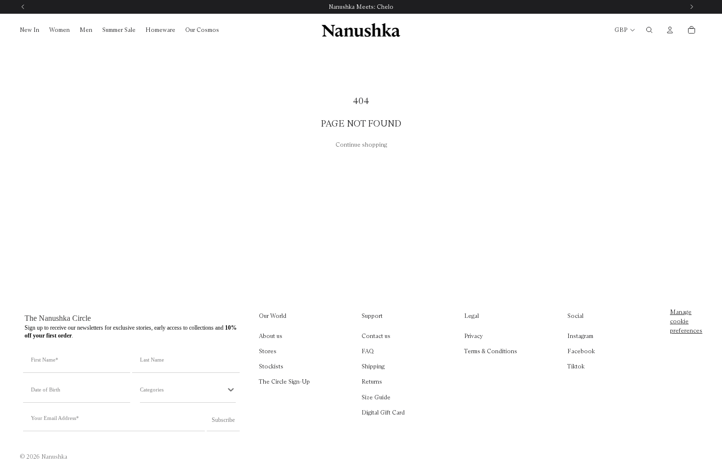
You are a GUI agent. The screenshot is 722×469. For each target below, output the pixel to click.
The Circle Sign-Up (284, 381)
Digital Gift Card (383, 412)
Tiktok (575, 366)
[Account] (670, 30)
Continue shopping (361, 144)
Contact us (375, 335)
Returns (371, 381)
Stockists (271, 366)
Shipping (373, 366)
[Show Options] (231, 389)
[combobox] (182, 389)
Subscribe (223, 420)
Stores (268, 351)
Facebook (581, 351)
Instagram (580, 335)
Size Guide (375, 396)
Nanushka (54, 456)
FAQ (367, 351)
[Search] (649, 30)
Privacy (473, 335)
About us (270, 335)
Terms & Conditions (490, 351)
